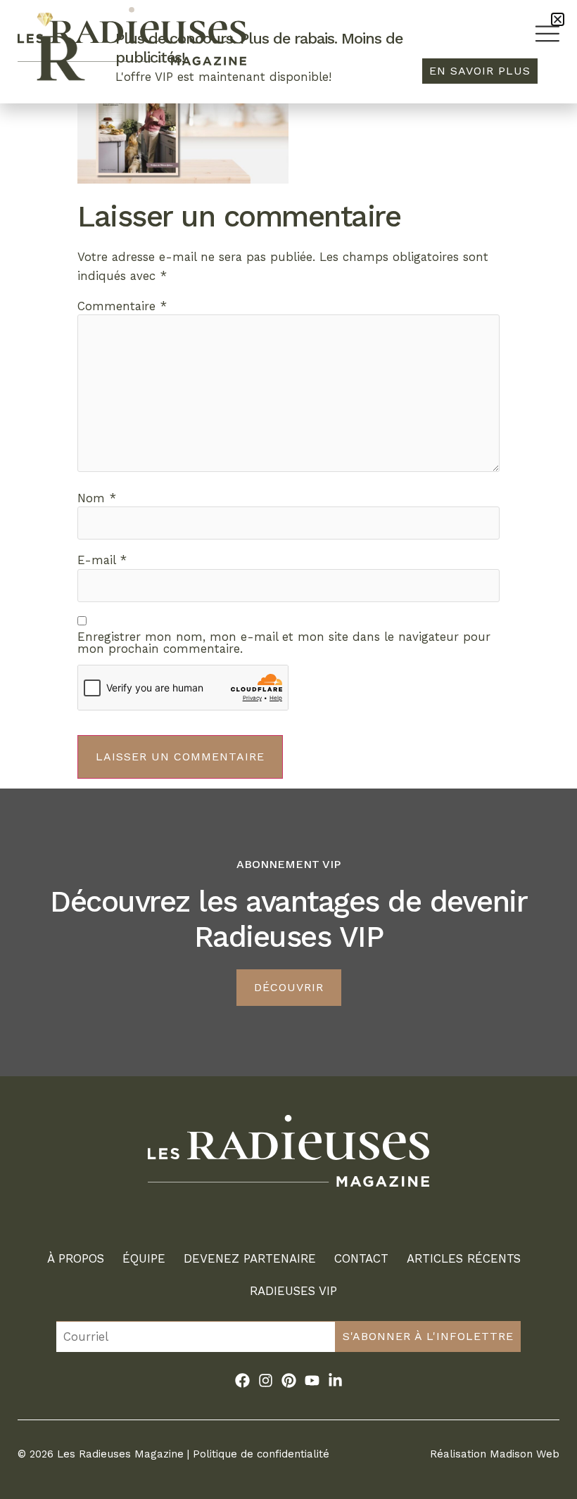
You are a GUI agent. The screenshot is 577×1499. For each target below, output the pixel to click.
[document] (288, 749)
